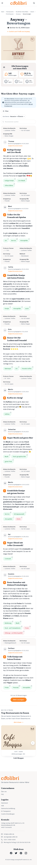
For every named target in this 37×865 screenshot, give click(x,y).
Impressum (4, 803)
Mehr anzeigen (18, 700)
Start (2, 11)
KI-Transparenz (6, 811)
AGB (2, 806)
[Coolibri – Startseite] (18, 3)
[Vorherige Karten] (4, 743)
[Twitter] (16, 853)
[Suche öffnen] (34, 3)
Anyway (18, 14)
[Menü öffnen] (2, 3)
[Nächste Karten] (33, 743)
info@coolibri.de (9, 834)
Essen (32, 11)
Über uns (4, 791)
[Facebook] (11, 853)
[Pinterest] (21, 853)
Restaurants (10, 11)
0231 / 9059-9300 (10, 839)
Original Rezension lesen (15, 145)
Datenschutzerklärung (8, 808)
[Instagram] (26, 853)
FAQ (2, 794)
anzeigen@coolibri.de (10, 837)
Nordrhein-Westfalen (22, 11)
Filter (7, 111)
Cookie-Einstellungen (8, 814)
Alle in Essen (17, 722)
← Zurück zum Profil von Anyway (18, 31)
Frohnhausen (10, 14)
